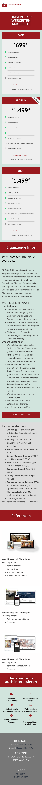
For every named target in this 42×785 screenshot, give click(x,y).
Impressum (21, 773)
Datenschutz (21, 777)
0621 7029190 (25, 744)
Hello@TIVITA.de (24, 748)
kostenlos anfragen (21, 85)
